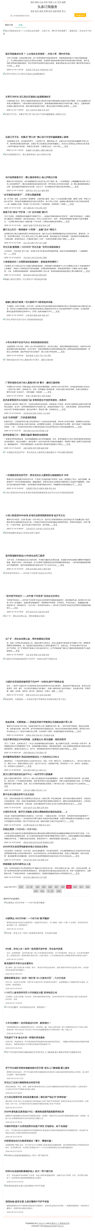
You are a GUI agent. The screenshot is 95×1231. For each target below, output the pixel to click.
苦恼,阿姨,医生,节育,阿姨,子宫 (35, 752)
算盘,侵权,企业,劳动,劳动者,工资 (35, 430)
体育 (33, 11)
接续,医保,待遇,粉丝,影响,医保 (35, 275)
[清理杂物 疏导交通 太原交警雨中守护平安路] (24, 1185)
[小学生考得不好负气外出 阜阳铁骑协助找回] (23, 319)
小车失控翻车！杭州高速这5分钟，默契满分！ (28, 1022)
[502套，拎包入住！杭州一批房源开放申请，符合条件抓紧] (30, 932)
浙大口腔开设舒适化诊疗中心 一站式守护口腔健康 (28, 774)
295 (44, 886)
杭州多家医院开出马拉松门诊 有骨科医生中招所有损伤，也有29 (34, 400)
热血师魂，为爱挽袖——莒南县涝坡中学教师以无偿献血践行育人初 (38, 721)
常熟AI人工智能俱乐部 (60, 1223)
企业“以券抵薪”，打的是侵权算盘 (19, 417)
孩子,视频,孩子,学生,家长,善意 (35, 208)
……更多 (16, 65)
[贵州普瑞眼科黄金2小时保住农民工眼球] (21, 532)
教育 (59, 11)
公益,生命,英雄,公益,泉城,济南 (37, 654)
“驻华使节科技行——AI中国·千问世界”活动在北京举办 (32, 595)
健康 (64, 2)
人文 (55, 2)
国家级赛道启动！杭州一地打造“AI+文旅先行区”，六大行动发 (35, 977)
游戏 (55, 11)
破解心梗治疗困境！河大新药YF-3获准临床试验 (29, 302)
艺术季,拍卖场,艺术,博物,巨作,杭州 (36, 825)
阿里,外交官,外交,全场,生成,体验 (38, 695)
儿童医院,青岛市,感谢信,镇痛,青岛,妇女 (41, 488)
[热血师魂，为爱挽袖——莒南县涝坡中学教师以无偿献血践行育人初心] (34, 698)
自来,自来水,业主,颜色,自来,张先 (35, 807)
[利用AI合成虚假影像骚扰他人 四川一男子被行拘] (26, 1155)
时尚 (46, 2)
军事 (46, 11)
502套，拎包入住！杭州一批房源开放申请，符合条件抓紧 (34, 948)
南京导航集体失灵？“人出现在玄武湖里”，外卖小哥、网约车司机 (37, 53)
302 (87, 886)
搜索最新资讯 (80, 15)
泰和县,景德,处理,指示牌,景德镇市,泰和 (38, 842)
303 (36, 891)
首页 (21, 886)
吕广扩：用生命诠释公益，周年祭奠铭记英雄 (27, 638)
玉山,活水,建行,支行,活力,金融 (35, 242)
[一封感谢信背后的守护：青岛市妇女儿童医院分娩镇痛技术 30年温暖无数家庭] (38, 452)
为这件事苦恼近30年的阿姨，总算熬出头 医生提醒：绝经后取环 (34, 739)
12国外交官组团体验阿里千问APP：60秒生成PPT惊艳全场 (34, 681)
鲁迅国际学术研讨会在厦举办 (18, 963)
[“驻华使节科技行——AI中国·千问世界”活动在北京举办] (27, 572)
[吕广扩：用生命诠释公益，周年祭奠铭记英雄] (24, 615)
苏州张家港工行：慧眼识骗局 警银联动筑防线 (25, 434)
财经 (41, 11)
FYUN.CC (41, 1223)
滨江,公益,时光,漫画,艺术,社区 (37, 110)
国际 (37, 2)
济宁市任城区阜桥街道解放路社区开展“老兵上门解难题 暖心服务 (37, 1067)
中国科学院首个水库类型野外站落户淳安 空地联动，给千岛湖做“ (36, 1126)
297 (56, 886)
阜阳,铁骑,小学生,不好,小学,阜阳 (38, 355)
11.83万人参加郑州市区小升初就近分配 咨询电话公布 (30, 992)
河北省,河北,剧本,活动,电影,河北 (35, 860)
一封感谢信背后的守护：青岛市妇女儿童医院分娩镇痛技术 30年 (37, 475)
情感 (50, 2)
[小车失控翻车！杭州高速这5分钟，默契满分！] (25, 1006)
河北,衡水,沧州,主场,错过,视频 (35, 257)
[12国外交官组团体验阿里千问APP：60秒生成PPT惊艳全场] (30, 658)
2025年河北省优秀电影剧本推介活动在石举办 (25, 846)
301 (81, 886)
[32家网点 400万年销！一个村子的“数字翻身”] (24, 902)
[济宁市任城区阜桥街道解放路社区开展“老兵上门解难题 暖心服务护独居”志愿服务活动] (42, 1051)
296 (50, 886)
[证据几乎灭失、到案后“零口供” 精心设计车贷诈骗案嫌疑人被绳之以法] (34, 113)
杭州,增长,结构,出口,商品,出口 (35, 770)
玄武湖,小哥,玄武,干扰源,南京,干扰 (39, 69)
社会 (41, 2)
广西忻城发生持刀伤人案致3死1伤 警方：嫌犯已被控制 (32, 382)
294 (37, 886)
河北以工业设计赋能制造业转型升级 (22, 1082)
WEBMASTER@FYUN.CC (53, 1226)
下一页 (50, 891)
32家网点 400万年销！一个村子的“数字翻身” (27, 918)
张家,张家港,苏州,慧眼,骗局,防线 (35, 448)
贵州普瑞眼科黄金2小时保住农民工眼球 (25, 555)
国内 (33, 2)
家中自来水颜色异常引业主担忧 (18, 794)
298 (62, 886)
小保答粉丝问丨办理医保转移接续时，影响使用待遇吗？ (31, 261)
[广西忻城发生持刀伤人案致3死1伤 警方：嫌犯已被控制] (28, 359)
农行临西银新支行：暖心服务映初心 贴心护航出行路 (31, 177)
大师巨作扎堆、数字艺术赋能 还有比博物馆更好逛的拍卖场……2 (35, 811)
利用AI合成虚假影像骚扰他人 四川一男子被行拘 (29, 1171)
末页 (59, 891)
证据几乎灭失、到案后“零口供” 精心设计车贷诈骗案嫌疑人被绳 (36, 136)
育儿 (64, 11)
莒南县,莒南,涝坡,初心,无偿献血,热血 (40, 735)
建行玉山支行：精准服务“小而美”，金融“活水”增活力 (29, 229)
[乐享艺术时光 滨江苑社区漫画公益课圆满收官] (24, 73)
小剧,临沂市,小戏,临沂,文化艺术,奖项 (40, 528)
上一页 (29, 886)
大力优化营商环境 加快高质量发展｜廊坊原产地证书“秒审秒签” (35, 1097)
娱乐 (37, 11)
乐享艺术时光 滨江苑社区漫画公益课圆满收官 (28, 96)
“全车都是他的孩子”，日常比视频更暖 (22, 194)
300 (75, 886)
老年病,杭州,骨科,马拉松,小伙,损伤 (36, 413)
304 (42, 891)
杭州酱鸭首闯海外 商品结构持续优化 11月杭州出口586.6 (31, 756)
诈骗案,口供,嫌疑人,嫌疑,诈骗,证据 (39, 150)
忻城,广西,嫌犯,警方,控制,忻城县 (38, 395)
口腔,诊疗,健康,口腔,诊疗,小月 (35, 790)
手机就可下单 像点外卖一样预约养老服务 (24, 1037)
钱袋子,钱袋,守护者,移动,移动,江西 (36, 225)
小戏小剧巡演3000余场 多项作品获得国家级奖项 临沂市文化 (35, 515)
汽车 (59, 2)
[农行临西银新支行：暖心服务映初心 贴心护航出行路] (27, 154)
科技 (50, 11)
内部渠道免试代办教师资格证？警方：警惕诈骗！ (28, 1140)
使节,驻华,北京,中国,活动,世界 (37, 611)
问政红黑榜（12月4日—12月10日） (20, 829)
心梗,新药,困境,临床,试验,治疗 (37, 315)
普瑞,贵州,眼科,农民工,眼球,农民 (38, 569)
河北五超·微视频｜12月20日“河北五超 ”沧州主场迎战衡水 (31, 246)
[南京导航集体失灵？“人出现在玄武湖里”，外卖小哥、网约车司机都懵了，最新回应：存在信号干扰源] (47, 32)
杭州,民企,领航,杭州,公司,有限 (35, 877)
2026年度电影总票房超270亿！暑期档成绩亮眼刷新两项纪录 (34, 1111)
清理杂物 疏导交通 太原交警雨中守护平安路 (27, 1201)
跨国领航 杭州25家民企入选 (17, 864)
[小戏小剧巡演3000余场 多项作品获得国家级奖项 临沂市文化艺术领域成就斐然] (38, 492)
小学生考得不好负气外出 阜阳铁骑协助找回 (26, 342)
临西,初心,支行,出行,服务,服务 (37, 190)
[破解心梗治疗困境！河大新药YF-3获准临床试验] (25, 278)
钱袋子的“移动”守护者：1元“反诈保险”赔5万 (25, 212)
